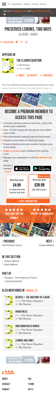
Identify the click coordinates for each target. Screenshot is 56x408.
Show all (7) (32, 290)
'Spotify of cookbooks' (42, 214)
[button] (8, 4)
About (22, 75)
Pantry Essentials (13, 281)
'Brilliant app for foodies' (14, 216)
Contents (48, 75)
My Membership (44, 157)
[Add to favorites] (21, 42)
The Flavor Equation (28, 60)
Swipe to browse (11, 150)
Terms (31, 384)
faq (29, 379)
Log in (8, 171)
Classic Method (11, 261)
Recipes (33, 75)
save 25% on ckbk (41, 10)
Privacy (5, 389)
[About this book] (8, 59)
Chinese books (19, 10)
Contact (6, 384)
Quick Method (10, 264)
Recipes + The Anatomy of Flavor (21, 277)
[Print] (16, 42)
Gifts (30, 389)
